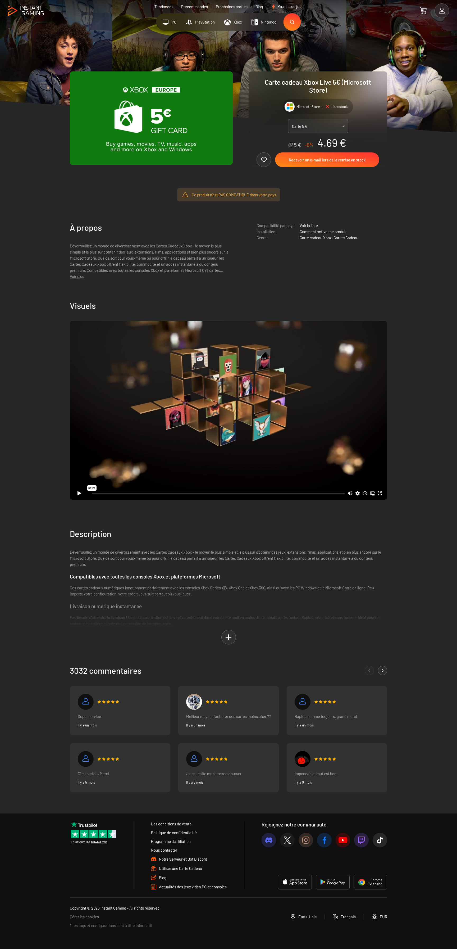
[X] (287, 840)
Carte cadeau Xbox (316, 237)
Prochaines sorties (232, 6)
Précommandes (194, 6)
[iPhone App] (295, 882)
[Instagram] (306, 840)
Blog (259, 6)
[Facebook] (324, 840)
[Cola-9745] (194, 702)
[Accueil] (26, 11)
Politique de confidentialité (174, 832)
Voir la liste (309, 225)
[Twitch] (361, 840)
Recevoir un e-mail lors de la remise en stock (327, 159)
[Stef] (86, 759)
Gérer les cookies (84, 916)
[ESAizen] (302, 759)
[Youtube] (343, 840)
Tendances (163, 6)
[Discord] (269, 840)
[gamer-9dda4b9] (194, 759)
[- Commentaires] (369, 670)
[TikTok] (380, 840)
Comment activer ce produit (323, 231)
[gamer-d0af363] (86, 702)
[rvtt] (302, 702)
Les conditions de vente (171, 823)
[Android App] (333, 882)
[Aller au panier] (423, 10)
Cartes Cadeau (345, 237)
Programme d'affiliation (171, 841)
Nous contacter (164, 850)
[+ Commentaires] (382, 670)
